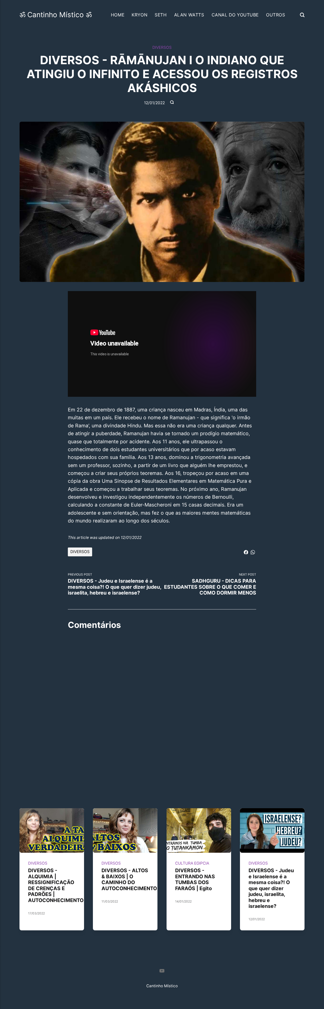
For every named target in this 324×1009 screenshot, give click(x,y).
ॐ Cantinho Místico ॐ (55, 14)
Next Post (210, 584)
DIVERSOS (162, 47)
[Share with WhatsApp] (253, 551)
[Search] (302, 15)
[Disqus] (162, 698)
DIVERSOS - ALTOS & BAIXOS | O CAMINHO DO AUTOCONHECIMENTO (129, 880)
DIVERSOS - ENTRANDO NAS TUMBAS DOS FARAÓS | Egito (195, 880)
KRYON (139, 14)
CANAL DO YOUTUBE (235, 14)
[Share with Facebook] (246, 551)
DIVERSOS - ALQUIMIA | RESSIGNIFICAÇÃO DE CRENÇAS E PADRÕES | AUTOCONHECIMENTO (56, 886)
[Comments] (172, 103)
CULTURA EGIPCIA (192, 863)
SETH (161, 14)
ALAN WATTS (189, 14)
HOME (117, 14)
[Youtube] (162, 971)
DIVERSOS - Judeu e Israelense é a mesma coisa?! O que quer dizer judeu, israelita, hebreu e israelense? (271, 888)
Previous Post (114, 584)
